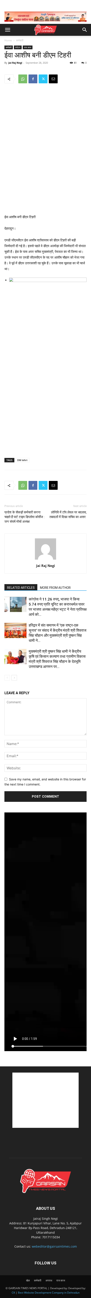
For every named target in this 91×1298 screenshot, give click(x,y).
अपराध (49, 1280)
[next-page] (14, 677)
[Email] (53, 78)
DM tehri (22, 460)
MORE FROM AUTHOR (55, 587)
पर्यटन (17, 47)
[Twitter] (43, 78)
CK (13, 1292)
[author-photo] (45, 559)
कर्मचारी (19, 40)
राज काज (27, 47)
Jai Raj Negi (15, 62)
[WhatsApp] (22, 78)
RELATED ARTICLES (21, 587)
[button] (7, 30)
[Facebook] (32, 78)
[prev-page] (7, 677)
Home (8, 40)
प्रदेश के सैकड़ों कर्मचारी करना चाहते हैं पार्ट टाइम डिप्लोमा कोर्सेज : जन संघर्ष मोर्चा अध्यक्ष (24, 517)
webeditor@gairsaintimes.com (54, 1246)
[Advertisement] (45, 182)
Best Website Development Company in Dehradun (49, 1292)
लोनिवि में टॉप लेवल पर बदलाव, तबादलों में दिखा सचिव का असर (68, 514)
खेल (28, 1280)
